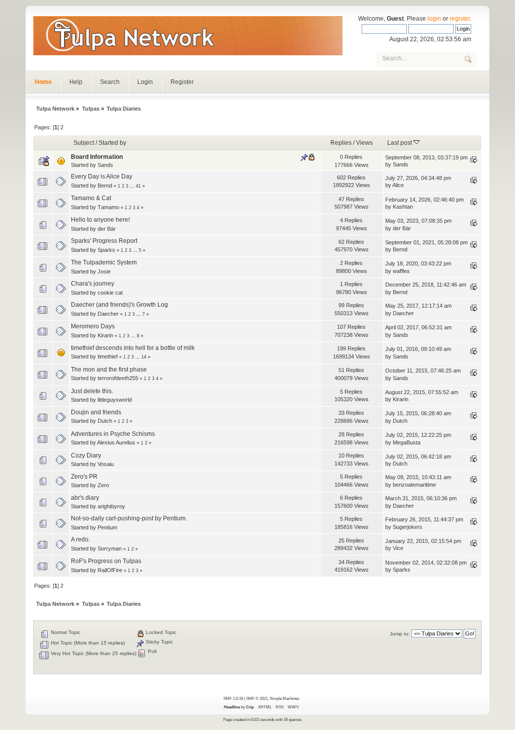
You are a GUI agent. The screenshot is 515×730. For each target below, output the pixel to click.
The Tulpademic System (104, 262)
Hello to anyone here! (100, 219)
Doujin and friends (96, 412)
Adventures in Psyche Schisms (113, 433)
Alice (398, 185)
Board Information (97, 156)
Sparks (106, 250)
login (434, 18)
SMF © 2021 (257, 698)
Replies (341, 142)
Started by (112, 142)
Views (364, 142)
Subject (83, 142)
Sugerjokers (407, 527)
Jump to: (400, 633)
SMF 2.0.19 (233, 698)
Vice (398, 548)
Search (110, 81)
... (133, 186)
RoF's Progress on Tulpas (106, 561)
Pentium (107, 527)
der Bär (107, 229)
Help (75, 81)
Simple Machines (284, 698)
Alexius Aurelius (116, 442)
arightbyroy (111, 506)
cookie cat (110, 293)
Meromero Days (93, 326)
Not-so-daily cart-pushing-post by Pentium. (129, 518)
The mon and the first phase (109, 369)
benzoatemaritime (414, 485)
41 (138, 186)
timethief (108, 356)
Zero (103, 485)
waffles (401, 271)
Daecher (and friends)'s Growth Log (119, 304)
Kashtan (403, 207)
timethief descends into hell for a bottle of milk (133, 347)
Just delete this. (92, 391)
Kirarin (105, 335)
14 (143, 356)
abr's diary (85, 497)
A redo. (80, 539)
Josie (104, 271)
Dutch (105, 421)
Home (43, 81)
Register (182, 81)
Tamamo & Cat (91, 198)
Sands (105, 165)
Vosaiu (106, 464)
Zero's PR (84, 476)
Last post (400, 142)
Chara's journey (92, 283)
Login (145, 81)
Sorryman (110, 548)
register (460, 18)
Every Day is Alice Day (101, 176)
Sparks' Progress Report (104, 240)
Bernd (105, 185)
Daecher (108, 314)
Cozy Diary (86, 455)
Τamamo (108, 207)
